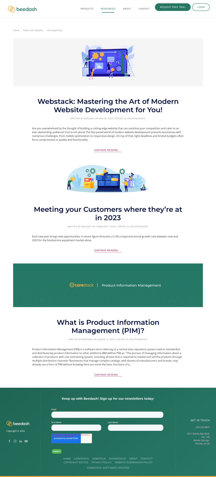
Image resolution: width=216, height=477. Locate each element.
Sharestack (117, 458)
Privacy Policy (101, 462)
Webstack (99, 458)
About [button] (127, 8)
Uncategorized (136, 118)
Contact (144, 8)
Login (201, 7)
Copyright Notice (75, 462)
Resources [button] (108, 8)
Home (67, 458)
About (133, 458)
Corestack (81, 458)
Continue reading (106, 150)
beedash (89, 118)
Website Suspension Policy (133, 462)
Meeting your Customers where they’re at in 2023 (108, 213)
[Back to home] (22, 9)
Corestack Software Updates (108, 467)
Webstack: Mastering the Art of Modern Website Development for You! (108, 105)
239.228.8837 (203, 427)
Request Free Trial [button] (173, 7)
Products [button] (86, 8)
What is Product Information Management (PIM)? (108, 326)
